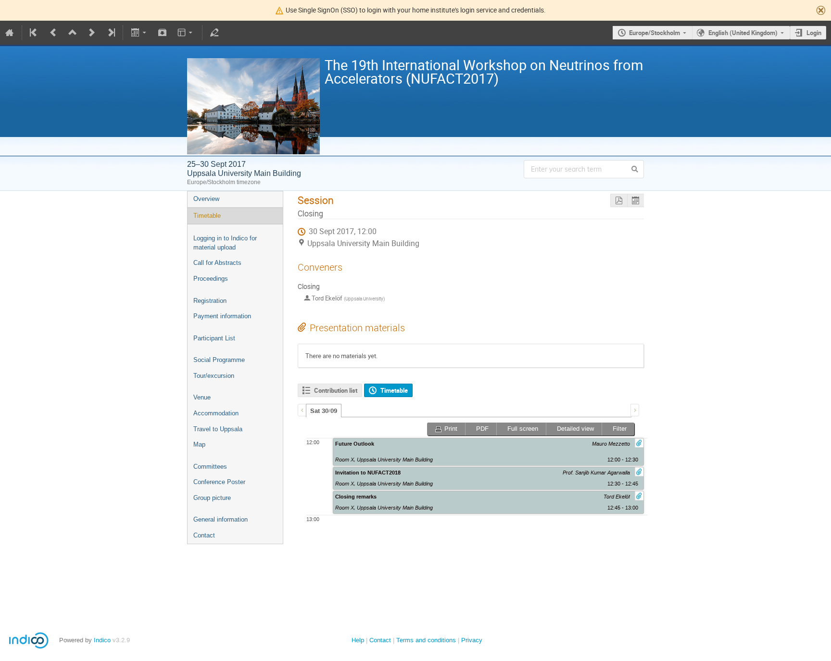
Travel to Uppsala (217, 429)
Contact (204, 535)
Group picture (212, 497)
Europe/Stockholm (654, 32)
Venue (202, 397)
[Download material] (162, 33)
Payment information (222, 316)
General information (220, 519)
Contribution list (335, 390)
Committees (210, 466)
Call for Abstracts (217, 262)
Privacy (471, 640)
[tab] (323, 410)
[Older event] (53, 33)
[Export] (139, 33)
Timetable (207, 215)
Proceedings (210, 278)
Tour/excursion (213, 375)
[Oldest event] (34, 33)
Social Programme (219, 359)
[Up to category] (72, 33)
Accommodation (216, 413)
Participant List (214, 338)
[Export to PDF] (618, 201)
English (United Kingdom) (743, 32)
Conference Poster (219, 482)
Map (199, 444)
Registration (210, 300)
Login (813, 32)
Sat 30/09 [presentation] (323, 411)
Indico (102, 640)
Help (358, 640)
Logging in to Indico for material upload (225, 243)
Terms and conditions (426, 640)
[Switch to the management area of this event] (214, 33)
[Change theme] (186, 33)
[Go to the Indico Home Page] (9, 33)
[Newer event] (91, 33)
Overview (206, 198)
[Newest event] (110, 33)
